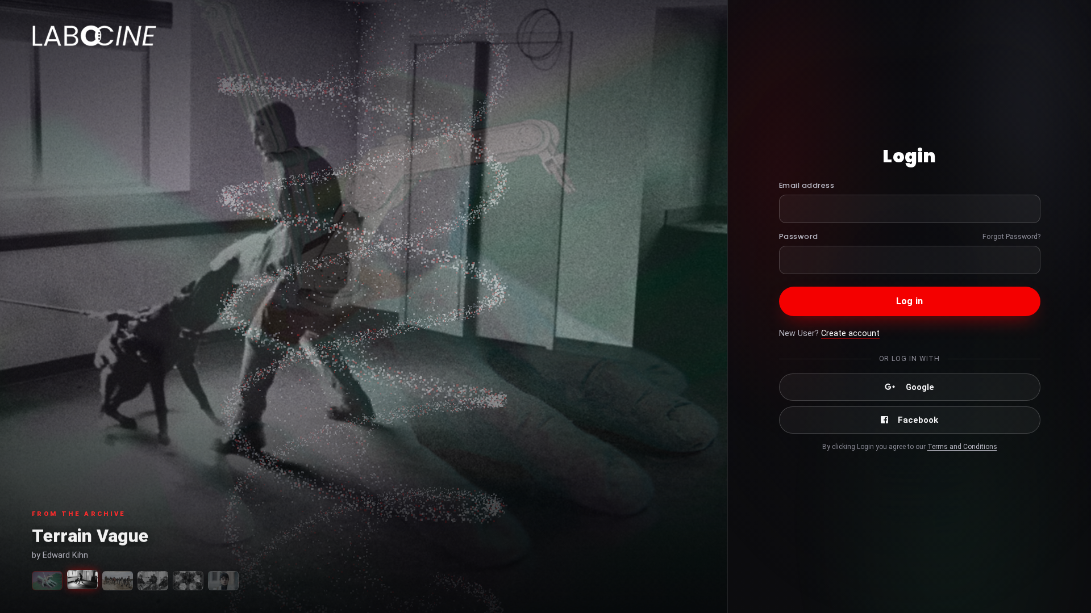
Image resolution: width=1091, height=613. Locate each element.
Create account (850, 333)
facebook (918, 420)
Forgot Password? (1011, 236)
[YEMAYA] (153, 580)
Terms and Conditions (962, 447)
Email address (807, 185)
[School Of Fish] (117, 580)
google (920, 387)
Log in (909, 301)
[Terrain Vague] (82, 579)
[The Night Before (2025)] (188, 580)
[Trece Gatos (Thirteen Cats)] (223, 580)
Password (798, 236)
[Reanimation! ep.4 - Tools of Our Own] (47, 580)
